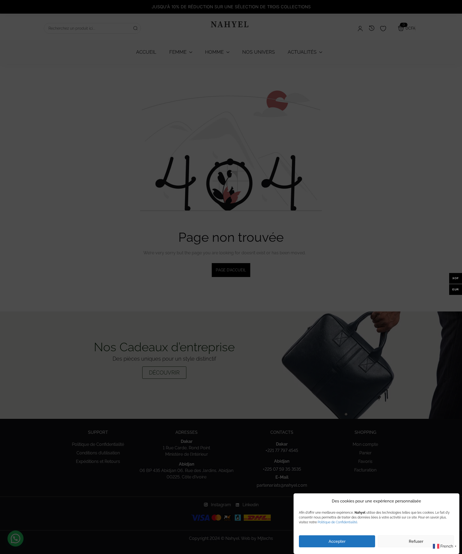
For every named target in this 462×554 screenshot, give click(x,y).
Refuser (416, 541)
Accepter (337, 541)
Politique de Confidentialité (337, 522)
